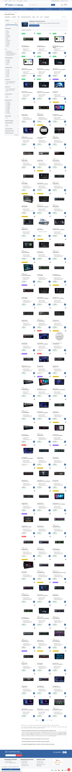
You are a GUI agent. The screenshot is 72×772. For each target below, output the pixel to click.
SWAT (8, 45)
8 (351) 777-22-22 (40, 761)
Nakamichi (8, 40)
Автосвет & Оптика (49, 9)
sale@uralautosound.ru (41, 764)
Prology (8, 44)
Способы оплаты (24, 762)
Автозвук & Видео (11, 9)
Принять (10, 769)
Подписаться (19, 755)
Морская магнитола (10, 52)
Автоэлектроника (36, 9)
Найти (53, 4)
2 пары (8, 70)
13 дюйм (8, 59)
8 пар (8, 76)
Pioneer (8, 41)
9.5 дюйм (8, 113)
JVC (7, 39)
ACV (7, 30)
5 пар (8, 74)
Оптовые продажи (20, 0)
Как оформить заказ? (25, 765)
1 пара (8, 69)
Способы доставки (24, 761)
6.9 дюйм (8, 108)
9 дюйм (8, 60)
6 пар (8, 75)
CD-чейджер (9, 51)
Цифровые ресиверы (10, 54)
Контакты (25, 0)
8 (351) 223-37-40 (40, 762)
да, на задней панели (10, 82)
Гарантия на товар (24, 764)
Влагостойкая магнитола (41, 138)
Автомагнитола (58, 46)
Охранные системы (23, 9)
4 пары (8, 73)
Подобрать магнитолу (34, 25)
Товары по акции (62, 9)
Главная (6, 12)
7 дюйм (8, 109)
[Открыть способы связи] (68, 769)
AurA (8, 34)
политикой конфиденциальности (13, 767)
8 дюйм (8, 110)
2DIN (8, 64)
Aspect (8, 32)
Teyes (8, 46)
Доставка (10, 0)
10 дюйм (8, 62)
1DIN (8, 63)
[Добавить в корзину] (34, 52)
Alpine (8, 31)
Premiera (8, 42)
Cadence (8, 35)
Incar (8, 37)
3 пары (8, 71)
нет (7, 91)
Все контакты (39, 765)
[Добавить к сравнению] (34, 33)
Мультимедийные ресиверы (12, 53)
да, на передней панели (11, 81)
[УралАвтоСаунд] (13, 4)
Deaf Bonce (9, 36)
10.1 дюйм (8, 103)
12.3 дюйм (8, 104)
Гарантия (5, 0)
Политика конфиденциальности (10, 762)
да (7, 84)
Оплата (14, 0)
